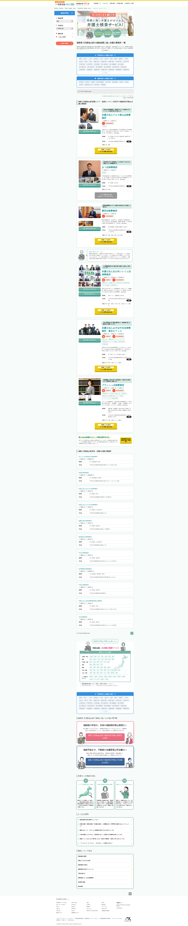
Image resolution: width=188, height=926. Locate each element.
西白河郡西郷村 (99, 67)
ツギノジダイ (104, 906)
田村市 (86, 61)
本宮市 (90, 61)
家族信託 (127, 82)
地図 (129, 141)
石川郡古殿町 (97, 64)
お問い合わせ (71, 920)
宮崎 (108, 672)
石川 (105, 662)
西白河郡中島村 (115, 67)
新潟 (91, 662)
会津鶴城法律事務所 (85, 569)
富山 (101, 662)
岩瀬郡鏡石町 (97, 69)
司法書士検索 (120, 3)
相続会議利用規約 (79, 918)
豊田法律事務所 (109, 210)
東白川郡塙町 (121, 64)
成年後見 (81, 84)
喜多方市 (81, 61)
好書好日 (88, 906)
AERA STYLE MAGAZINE (92, 910)
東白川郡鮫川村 (82, 67)
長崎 (98, 672)
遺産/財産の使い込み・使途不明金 (92, 84)
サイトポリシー (70, 918)
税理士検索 (112, 3)
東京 (91, 659)
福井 (108, 662)
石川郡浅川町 (82, 64)
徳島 (112, 670)
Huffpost (73, 906)
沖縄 (116, 672)
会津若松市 (96, 58)
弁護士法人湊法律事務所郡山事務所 (90, 601)
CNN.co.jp (73, 904)
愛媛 (115, 670)
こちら (109, 685)
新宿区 (113, 333)
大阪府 (105, 388)
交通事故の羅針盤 (105, 910)
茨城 (106, 659)
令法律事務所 (83, 617)
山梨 (94, 662)
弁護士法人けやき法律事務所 (88, 505)
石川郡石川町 (118, 61)
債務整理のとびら (75, 912)
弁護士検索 (105, 3)
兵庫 (94, 667)
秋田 (102, 656)
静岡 (94, 664)
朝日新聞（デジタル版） (61, 902)
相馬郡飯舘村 (119, 69)
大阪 (91, 667)
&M (57, 904)
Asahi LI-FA (103, 908)
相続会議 (103, 904)
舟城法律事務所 (84, 473)
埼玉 (99, 659)
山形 (109, 656)
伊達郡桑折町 (89, 69)
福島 (113, 656)
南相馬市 (121, 58)
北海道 (91, 656)
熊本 (101, 672)
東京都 (105, 277)
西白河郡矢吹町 (91, 67)
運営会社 (58, 920)
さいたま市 (96, 679)
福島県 (105, 120)
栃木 (109, 659)
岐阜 (98, 664)
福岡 (91, 672)
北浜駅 (120, 388)
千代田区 (113, 277)
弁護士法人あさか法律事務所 (88, 489)
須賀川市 (106, 58)
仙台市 (113, 213)
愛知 (91, 664)
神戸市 (114, 676)
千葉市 (106, 679)
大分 (105, 672)
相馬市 (115, 58)
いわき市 (90, 58)
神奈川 (94, 659)
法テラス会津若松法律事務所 (88, 456)
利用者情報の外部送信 (105, 918)
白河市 (101, 58)
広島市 (123, 676)
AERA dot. (73, 908)
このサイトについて (61, 918)
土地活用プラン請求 (129, 3)
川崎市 (102, 679)
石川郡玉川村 (126, 61)
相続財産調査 (115, 82)
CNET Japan (74, 902)
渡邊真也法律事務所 (85, 537)
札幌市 (105, 676)
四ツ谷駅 (120, 333)
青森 (95, 656)
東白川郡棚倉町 (113, 64)
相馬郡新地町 (111, 69)
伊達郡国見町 (82, 69)
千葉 (102, 659)
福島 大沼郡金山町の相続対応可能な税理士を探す (105, 736)
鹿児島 (112, 672)
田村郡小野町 (104, 61)
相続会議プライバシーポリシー (92, 918)
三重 (101, 664)
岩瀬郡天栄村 (104, 69)
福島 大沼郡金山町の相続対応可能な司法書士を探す (105, 761)
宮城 (106, 656)
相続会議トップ (97, 3)
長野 (98, 662)
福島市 (80, 58)
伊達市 (111, 58)
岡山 (94, 670)
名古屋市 (101, 676)
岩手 (99, 656)
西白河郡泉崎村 (107, 67)
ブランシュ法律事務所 (113, 385)
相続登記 (121, 82)
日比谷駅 (120, 277)
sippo (88, 902)
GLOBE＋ (89, 904)
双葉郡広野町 (126, 69)
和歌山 (109, 667)
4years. (103, 902)
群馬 (113, 659)
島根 (105, 670)
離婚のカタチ (59, 912)
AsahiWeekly (119, 908)
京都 (98, 667)
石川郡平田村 (89, 64)
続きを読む (116, 132)
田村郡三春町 (111, 61)
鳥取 (101, 670)
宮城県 (105, 213)
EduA (57, 906)
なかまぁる (89, 908)
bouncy (73, 910)
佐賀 (94, 672)
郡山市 (85, 58)
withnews (58, 910)
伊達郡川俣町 (123, 67)
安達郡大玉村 (96, 61)
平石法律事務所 (84, 553)
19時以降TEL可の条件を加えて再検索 (126, 440)
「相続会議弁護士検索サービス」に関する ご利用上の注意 (93, 683)
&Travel (63, 904)
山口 (98, 670)
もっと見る (104, 72)
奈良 (101, 667)
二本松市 (126, 58)
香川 (108, 670)
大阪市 (113, 388)
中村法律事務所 (84, 585)
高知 (119, 670)
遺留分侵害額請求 (100, 82)
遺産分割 (87, 82)
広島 (91, 670)
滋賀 (105, 667)
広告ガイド (64, 920)
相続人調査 (108, 82)
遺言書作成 (81, 82)
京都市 (119, 676)
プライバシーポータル (117, 918)
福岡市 (110, 676)
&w (59, 904)
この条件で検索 (64, 43)
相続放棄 (93, 82)
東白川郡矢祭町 (104, 64)
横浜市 (91, 676)
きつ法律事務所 (109, 167)
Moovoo (58, 908)
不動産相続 (103, 84)
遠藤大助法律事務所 (85, 521)
